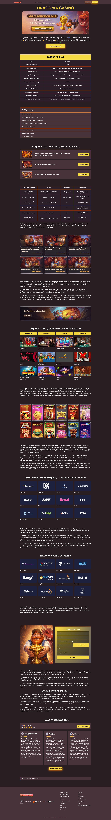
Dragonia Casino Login (28, 130)
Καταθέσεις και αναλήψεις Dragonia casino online (34, 123)
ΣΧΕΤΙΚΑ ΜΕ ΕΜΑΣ (27, 114)
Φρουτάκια (81, 333)
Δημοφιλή (27, 333)
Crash (63, 333)
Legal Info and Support (28, 133)
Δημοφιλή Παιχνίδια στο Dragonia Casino (32, 120)
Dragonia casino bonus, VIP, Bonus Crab (32, 117)
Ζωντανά (45, 333)
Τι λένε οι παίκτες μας (27, 136)
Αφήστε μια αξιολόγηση (83, 726)
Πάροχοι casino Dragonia (28, 126)
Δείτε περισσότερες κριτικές (55, 768)
